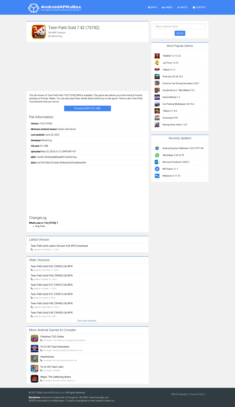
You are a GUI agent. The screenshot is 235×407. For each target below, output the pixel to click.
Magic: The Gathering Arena (55, 376)
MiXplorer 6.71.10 (171, 175)
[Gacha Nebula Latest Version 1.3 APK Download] (157, 97)
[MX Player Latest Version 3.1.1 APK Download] (157, 168)
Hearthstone (47, 356)
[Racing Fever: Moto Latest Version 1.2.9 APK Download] (157, 124)
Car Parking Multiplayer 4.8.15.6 (178, 104)
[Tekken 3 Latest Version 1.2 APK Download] (157, 69)
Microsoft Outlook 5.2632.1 (176, 162)
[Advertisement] (88, 66)
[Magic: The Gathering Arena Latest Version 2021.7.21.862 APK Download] (34, 378)
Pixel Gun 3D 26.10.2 (173, 76)
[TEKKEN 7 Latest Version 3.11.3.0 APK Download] (157, 55)
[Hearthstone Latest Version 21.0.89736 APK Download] (34, 358)
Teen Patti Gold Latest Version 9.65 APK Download (59, 245)
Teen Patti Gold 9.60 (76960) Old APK (52, 275)
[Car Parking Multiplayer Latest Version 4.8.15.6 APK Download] (157, 104)
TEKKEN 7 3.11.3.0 (172, 56)
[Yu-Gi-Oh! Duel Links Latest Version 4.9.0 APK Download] (34, 368)
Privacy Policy (197, 394)
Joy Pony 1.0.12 (170, 63)
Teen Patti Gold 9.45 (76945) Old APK (52, 312)
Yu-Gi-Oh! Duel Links (51, 366)
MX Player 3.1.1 (170, 169)
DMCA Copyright (179, 394)
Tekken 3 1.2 (169, 69)
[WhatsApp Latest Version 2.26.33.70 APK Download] (157, 155)
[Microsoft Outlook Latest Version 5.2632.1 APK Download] (157, 161)
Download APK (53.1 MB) (87, 108)
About (184, 7)
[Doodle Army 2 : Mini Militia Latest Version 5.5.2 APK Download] (157, 90)
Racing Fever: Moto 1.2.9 (175, 124)
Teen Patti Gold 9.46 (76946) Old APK (52, 303)
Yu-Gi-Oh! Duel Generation (54, 346)
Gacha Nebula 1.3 (171, 97)
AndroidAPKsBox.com (54, 392)
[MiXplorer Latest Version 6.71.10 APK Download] (157, 175)
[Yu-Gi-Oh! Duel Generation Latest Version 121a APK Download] (34, 348)
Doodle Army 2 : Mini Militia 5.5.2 (179, 90)
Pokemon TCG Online (52, 336)
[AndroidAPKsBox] (54, 8)
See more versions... (87, 320)
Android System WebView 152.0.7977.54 (183, 148)
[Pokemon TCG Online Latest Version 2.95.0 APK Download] (34, 338)
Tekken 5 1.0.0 (170, 111)
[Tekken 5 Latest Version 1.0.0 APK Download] (157, 110)
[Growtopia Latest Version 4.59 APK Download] (157, 117)
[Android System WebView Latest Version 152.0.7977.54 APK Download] (157, 148)
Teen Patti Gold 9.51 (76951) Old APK (52, 294)
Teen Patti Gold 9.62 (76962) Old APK (52, 266)
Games (169, 7)
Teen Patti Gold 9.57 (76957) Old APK (52, 284)
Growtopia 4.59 (170, 117)
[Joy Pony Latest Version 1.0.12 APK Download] (157, 62)
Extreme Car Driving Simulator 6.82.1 (181, 83)
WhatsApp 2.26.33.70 (173, 155)
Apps (154, 7)
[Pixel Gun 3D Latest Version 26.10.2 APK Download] (157, 76)
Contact (201, 7)
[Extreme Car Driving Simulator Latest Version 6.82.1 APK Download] (157, 83)
